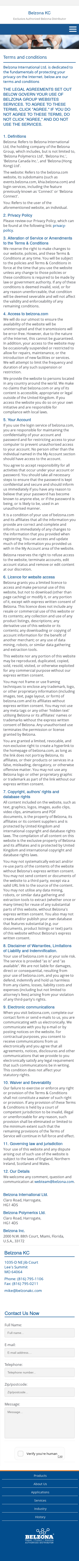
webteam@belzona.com (54, 1181)
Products (40, 1476)
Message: (12, 1404)
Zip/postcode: (16, 1384)
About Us (40, 1484)
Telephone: (14, 1364)
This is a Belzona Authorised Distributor (36, 1544)
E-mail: (10, 1345)
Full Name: (13, 1325)
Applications (40, 1492)
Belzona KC (39, 15)
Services (40, 1500)
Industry (40, 1509)
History (40, 1517)
